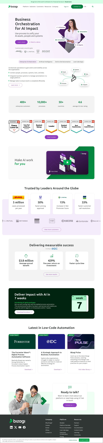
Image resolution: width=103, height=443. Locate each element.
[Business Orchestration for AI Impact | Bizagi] (15, 6)
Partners (76, 423)
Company (55, 6)
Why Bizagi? (48, 423)
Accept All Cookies (84, 440)
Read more (68, 2)
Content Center (78, 430)
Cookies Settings (73, 440)
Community (77, 435)
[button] (92, 6)
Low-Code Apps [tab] (78, 62)
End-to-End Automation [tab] (63, 62)
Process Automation (65, 428)
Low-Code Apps (64, 430)
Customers (40, 6)
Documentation (78, 428)
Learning (76, 432)
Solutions (33, 6)
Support (76, 425)
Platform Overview (65, 425)
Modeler (62, 423)
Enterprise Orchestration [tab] (28, 62)
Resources (48, 6)
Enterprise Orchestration (64, 433)
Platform (26, 6)
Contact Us (48, 432)
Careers (47, 425)
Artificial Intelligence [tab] (45, 62)
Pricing (62, 436)
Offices (47, 430)
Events (47, 428)
